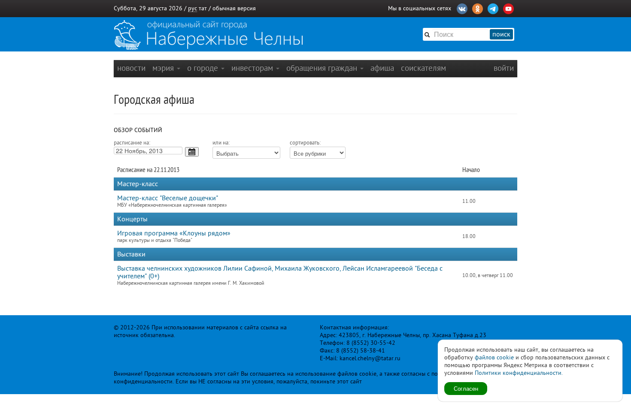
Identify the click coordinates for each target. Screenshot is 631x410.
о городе (203, 67)
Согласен (466, 388)
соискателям (423, 67)
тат (203, 8)
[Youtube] (508, 7)
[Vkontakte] (462, 7)
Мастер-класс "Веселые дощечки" (167, 198)
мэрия (164, 67)
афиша (382, 67)
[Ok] (477, 7)
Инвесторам (253, 67)
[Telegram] (493, 7)
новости (131, 67)
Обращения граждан (322, 67)
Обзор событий (138, 130)
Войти (504, 67)
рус (192, 8)
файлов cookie (494, 357)
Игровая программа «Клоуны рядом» (174, 233)
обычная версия (234, 8)
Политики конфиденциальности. (519, 373)
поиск (501, 34)
